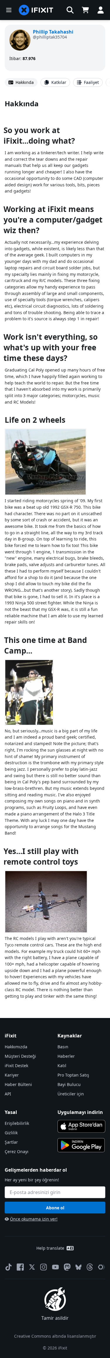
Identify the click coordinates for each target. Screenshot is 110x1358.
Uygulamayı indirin (80, 1112)
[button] (70, 10)
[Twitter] (31, 1267)
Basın (62, 1046)
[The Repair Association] (101, 1267)
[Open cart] (85, 10)
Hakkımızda (16, 1046)
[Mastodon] (67, 1267)
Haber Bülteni (18, 1084)
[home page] (36, 10)
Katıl (61, 1065)
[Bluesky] (78, 1267)
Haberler (66, 1056)
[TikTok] (8, 1267)
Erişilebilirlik (17, 1123)
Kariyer (12, 1075)
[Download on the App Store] (81, 1126)
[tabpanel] (55, 549)
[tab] (21, 82)
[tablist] (55, 82)
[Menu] (9, 10)
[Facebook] (20, 1267)
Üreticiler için (70, 1094)
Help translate (50, 1248)
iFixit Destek (16, 1065)
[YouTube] (55, 1267)
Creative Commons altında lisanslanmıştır (55, 1336)
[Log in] (100, 10)
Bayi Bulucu (69, 1084)
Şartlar (11, 1142)
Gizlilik (11, 1132)
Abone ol (55, 1208)
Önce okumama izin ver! (33, 1219)
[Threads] (89, 1267)
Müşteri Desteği (20, 1056)
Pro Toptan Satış (73, 1075)
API (8, 1094)
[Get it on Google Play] (81, 1145)
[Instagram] (43, 1267)
